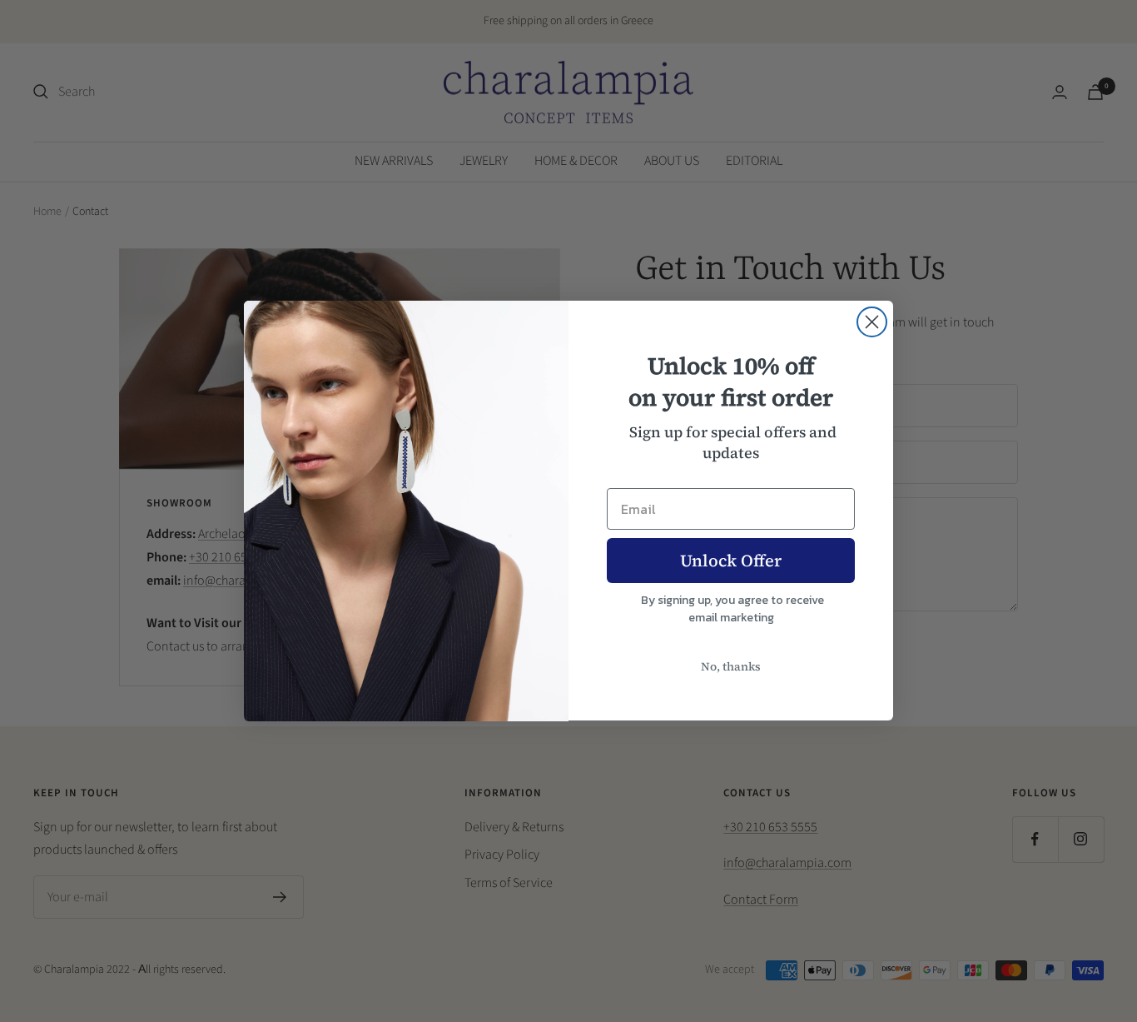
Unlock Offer (731, 560)
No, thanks (731, 666)
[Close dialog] (871, 322)
